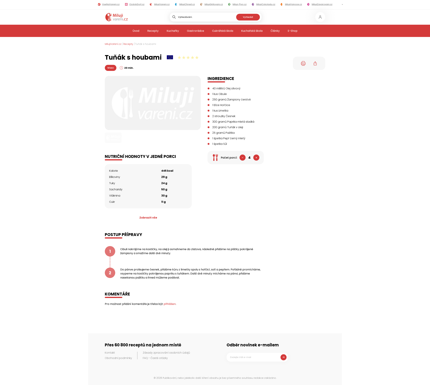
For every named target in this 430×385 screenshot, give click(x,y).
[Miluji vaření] (116, 17)
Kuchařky (173, 31)
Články (275, 31)
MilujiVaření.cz (113, 44)
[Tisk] (303, 63)
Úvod (136, 31)
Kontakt (110, 353)
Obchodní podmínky (118, 358)
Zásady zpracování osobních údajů (166, 353)
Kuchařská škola (252, 31)
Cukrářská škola (222, 31)
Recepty (153, 31)
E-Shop (292, 31)
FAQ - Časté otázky (155, 358)
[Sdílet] (315, 63)
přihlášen (170, 304)
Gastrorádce (195, 31)
